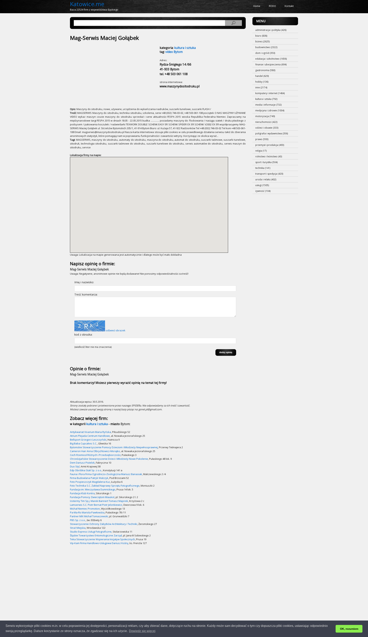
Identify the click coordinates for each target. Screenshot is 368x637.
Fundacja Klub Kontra (82, 493)
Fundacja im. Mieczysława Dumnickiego (92, 489)
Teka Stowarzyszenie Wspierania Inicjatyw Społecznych (102, 539)
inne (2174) (261, 87)
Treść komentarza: (86, 294)
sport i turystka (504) (266, 162)
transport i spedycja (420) (269, 173)
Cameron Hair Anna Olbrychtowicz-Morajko (95, 451)
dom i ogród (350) (265, 53)
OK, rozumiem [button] (349, 628)
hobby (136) (261, 81)
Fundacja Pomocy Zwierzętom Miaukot (92, 497)
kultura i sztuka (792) (266, 99)
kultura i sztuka (185, 48)
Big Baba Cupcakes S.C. (83, 443)
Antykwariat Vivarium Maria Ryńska (90, 432)
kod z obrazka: (83, 334)
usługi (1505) (262, 185)
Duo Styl (75, 466)
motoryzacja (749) (265, 116)
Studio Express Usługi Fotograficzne (91, 531)
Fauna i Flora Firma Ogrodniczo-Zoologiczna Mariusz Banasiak (106, 474)
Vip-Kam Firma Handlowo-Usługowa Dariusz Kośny (99, 543)
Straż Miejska (77, 527)
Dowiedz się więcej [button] (142, 631)
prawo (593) (261, 139)
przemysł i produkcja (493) (269, 145)
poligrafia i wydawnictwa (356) (271, 133)
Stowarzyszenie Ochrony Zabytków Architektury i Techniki (103, 524)
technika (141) (262, 168)
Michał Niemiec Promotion (85, 508)
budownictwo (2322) (266, 47)
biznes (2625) (262, 41)
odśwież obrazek (115, 330)
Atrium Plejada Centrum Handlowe (90, 436)
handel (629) (262, 76)
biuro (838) (261, 35)
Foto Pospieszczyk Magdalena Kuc (90, 481)
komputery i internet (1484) (270, 93)
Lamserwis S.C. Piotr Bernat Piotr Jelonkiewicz (96, 504)
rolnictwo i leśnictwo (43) (268, 156)
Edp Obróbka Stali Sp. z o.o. (86, 470)
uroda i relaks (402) (265, 179)
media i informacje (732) (268, 104)
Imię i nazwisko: (84, 282)
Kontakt (289, 6)
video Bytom (174, 52)
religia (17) (261, 150)
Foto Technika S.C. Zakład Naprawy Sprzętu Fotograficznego (105, 485)
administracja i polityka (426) (270, 30)
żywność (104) (262, 191)
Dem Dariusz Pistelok (82, 462)
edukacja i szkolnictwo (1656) (271, 58)
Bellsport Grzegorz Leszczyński (88, 439)
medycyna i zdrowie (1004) (269, 110)
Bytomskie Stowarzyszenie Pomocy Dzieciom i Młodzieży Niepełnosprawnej (114, 447)
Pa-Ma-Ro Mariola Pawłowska (87, 512)
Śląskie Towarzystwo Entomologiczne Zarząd (96, 535)
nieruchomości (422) (266, 122)
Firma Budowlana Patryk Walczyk (89, 478)
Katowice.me (87, 4)
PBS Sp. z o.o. (77, 520)
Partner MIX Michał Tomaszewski (89, 516)
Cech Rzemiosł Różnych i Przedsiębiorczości (95, 455)
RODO (272, 6)
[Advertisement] (104, 72)
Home (256, 6)
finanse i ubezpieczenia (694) (271, 64)
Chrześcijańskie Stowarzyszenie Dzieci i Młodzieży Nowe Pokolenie (109, 459)
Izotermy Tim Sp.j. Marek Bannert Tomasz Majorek (99, 501)
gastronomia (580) (265, 70)
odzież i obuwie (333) (266, 127)
